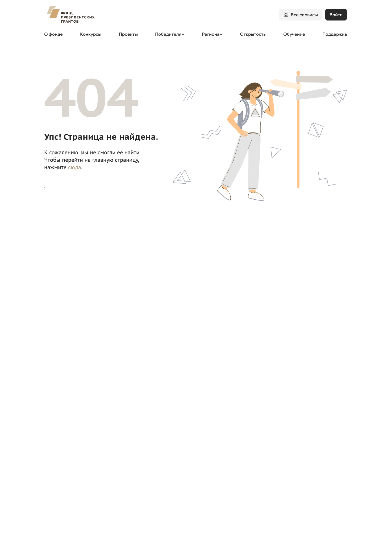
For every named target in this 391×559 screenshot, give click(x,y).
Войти (336, 14)
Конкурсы (90, 34)
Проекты (128, 34)
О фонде (53, 34)
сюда (74, 167)
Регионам (212, 34)
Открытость (253, 34)
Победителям (170, 34)
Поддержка (334, 34)
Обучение (294, 34)
